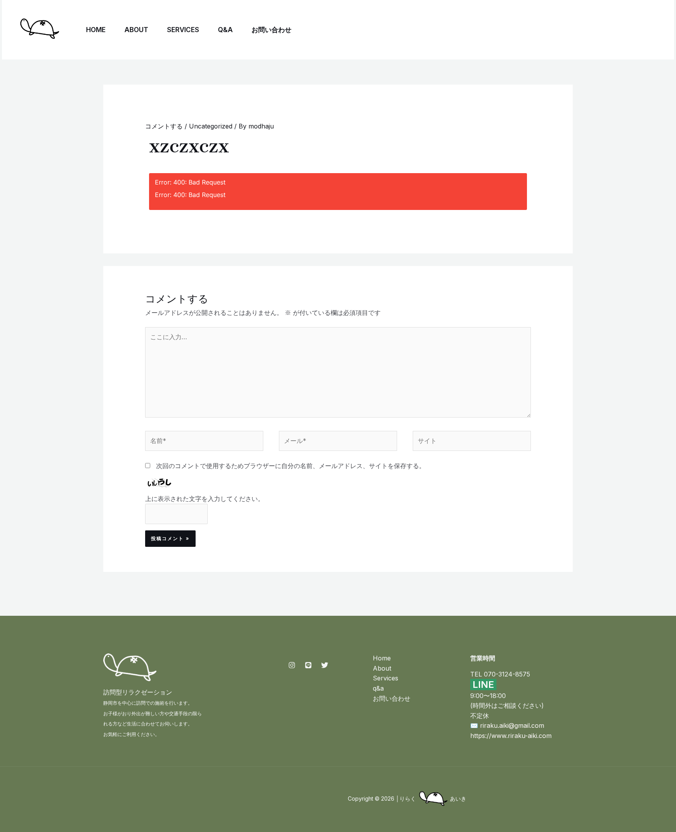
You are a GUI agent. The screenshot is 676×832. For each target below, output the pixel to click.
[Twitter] (584, 30)
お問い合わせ (271, 30)
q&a (225, 30)
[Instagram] (566, 30)
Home (96, 30)
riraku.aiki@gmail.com (512, 725)
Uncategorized (210, 126)
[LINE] (601, 30)
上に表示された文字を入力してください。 (204, 499)
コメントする (164, 126)
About (136, 30)
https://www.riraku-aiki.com (511, 736)
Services (183, 30)
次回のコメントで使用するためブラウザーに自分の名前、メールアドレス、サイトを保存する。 (290, 466)
